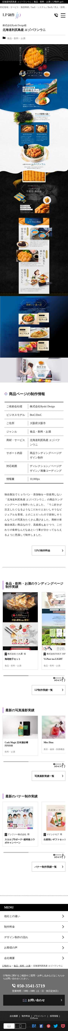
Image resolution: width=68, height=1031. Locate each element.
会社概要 (9, 958)
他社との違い (12, 916)
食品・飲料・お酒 (22, 966)
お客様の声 (10, 947)
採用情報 (54, 1016)
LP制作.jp (6, 966)
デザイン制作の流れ (16, 937)
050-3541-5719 (31, 985)
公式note (34, 1018)
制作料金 (9, 926)
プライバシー (40, 1016)
